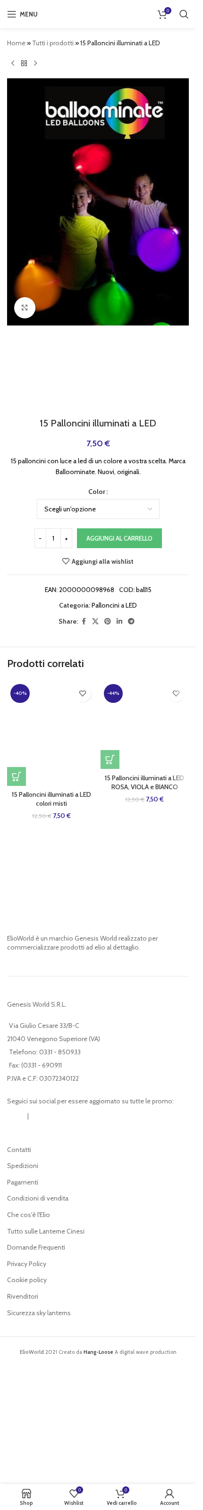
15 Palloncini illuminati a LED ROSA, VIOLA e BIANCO (144, 783)
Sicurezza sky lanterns (39, 1313)
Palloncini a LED (114, 605)
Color (96, 491)
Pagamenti (22, 1182)
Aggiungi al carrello (119, 538)
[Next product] (35, 63)
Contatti (19, 1149)
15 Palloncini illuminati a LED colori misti (51, 799)
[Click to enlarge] (24, 307)
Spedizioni (22, 1165)
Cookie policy (27, 1280)
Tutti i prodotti (53, 43)
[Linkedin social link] (119, 621)
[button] (16, 776)
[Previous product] (12, 63)
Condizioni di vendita (37, 1198)
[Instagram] (16, 1116)
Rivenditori (22, 1296)
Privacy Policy (26, 1264)
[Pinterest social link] (108, 621)
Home (16, 43)
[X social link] (95, 621)
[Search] (184, 14)
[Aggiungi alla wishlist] (83, 693)
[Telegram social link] (131, 621)
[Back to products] (24, 63)
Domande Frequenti (36, 1247)
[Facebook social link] (83, 621)
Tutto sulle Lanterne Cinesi (46, 1231)
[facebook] (39, 1116)
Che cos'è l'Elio (28, 1214)
